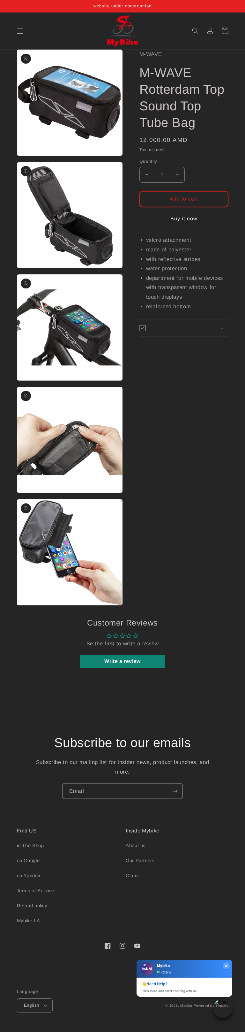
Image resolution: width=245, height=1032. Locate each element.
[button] (20, 30)
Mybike (186, 1005)
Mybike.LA (28, 920)
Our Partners (140, 860)
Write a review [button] (122, 661)
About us (135, 845)
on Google (28, 860)
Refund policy (32, 905)
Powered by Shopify (211, 1005)
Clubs (132, 875)
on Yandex (29, 875)
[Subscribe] (175, 791)
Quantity (148, 161)
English (32, 1005)
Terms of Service (35, 890)
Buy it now (183, 218)
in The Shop (30, 845)
